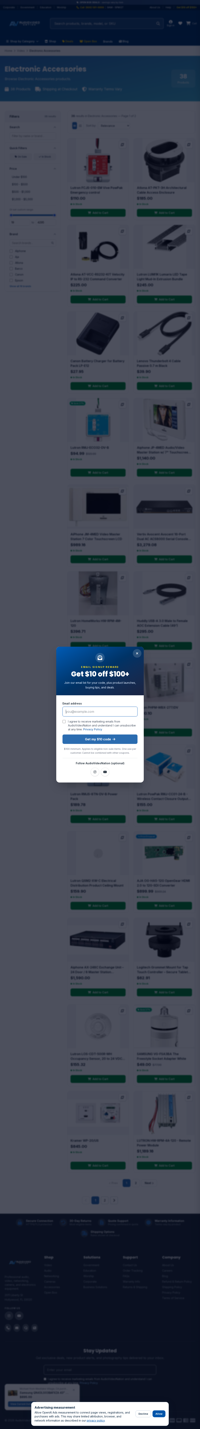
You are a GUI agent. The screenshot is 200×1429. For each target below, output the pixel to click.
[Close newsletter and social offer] (137, 653)
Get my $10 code (98, 739)
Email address (72, 703)
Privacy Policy (92, 729)
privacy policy (96, 1420)
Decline (143, 1413)
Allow (158, 1413)
